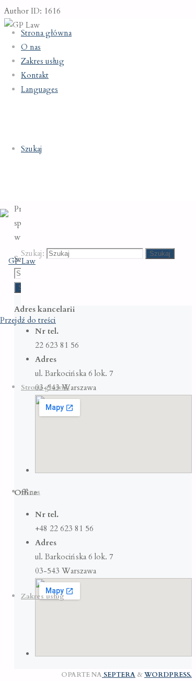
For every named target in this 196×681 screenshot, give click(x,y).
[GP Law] (18, 261)
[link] (31, 149)
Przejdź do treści (28, 320)
